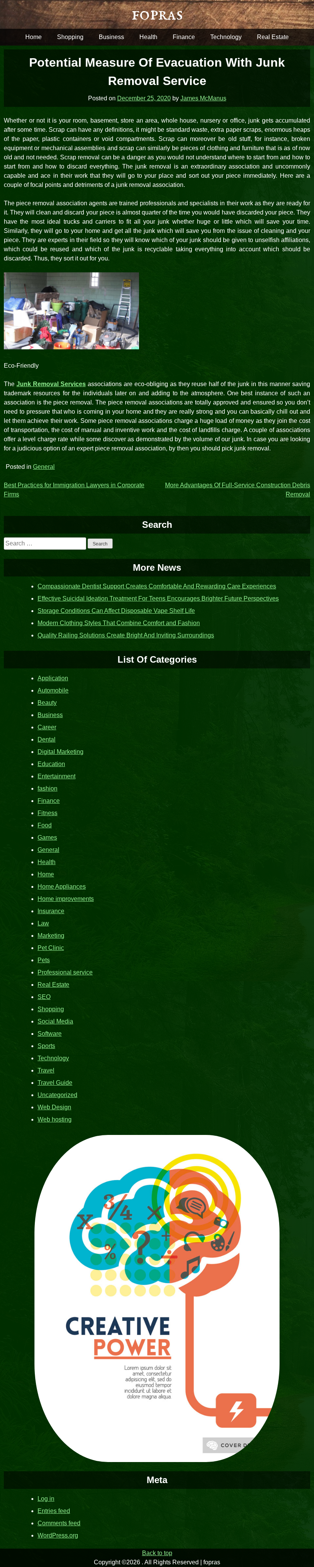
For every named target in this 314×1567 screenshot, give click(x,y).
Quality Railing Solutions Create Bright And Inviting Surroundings (126, 635)
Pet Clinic (51, 948)
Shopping (70, 37)
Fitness (47, 813)
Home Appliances (62, 886)
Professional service (65, 972)
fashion (47, 788)
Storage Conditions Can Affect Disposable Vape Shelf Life (116, 610)
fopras (157, 14)
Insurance (51, 911)
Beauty (47, 702)
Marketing (51, 935)
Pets (44, 960)
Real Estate (273, 37)
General (44, 466)
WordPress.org (58, 1535)
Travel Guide (55, 1082)
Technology (226, 37)
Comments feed (59, 1523)
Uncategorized (57, 1095)
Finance (184, 37)
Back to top (157, 1553)
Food (45, 825)
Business (111, 37)
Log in (46, 1498)
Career (47, 727)
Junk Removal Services (51, 384)
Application (53, 678)
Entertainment (56, 776)
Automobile (53, 690)
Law (43, 923)
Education (51, 764)
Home (33, 37)
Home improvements (66, 899)
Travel (46, 1070)
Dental (47, 739)
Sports (46, 1046)
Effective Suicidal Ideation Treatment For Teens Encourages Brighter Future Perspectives (158, 598)
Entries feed (54, 1511)
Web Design (54, 1107)
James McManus (203, 98)
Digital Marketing (60, 751)
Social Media (55, 1021)
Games (47, 837)
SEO (44, 997)
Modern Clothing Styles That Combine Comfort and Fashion (119, 623)
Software (50, 1033)
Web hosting (55, 1119)
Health (148, 37)
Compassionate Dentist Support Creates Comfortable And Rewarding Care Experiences (157, 586)
